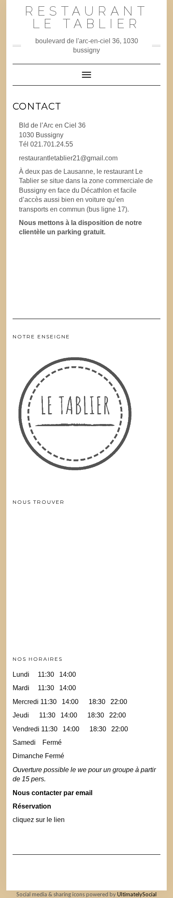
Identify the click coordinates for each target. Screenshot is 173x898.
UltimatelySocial (137, 894)
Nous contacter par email (52, 792)
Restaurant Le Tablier (87, 17)
